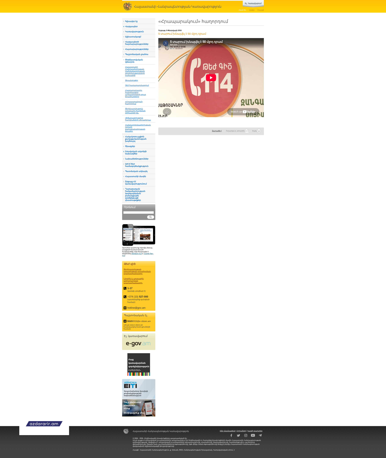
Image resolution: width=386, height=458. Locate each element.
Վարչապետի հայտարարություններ (136, 43)
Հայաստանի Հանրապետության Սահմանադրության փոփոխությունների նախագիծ (135, 71)
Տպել (254, 131)
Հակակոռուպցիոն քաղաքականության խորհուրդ (135, 139)
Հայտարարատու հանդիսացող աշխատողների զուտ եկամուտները (135, 93)
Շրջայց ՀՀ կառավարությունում (136, 182)
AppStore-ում (136, 253)
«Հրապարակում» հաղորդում (134, 103)
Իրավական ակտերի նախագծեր (136, 152)
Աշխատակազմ (133, 37)
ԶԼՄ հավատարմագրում (137, 85)
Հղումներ (241, 431)
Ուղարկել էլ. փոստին (235, 131)
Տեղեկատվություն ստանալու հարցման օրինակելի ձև (135, 111)
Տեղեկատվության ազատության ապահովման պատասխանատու (137, 271)
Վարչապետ (131, 26)
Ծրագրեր (130, 146)
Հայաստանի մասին (135, 176)
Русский (261, 10)
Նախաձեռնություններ (136, 159)
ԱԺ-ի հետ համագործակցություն (136, 165)
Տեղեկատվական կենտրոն (134, 61)
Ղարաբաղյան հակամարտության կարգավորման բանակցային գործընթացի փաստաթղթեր (135, 194)
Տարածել (216, 131)
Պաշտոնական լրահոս (136, 54)
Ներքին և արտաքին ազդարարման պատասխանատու (134, 281)
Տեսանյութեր (131, 80)
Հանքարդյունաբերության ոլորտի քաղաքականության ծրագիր (138, 128)
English (252, 10)
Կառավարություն (134, 31)
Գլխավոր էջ (131, 21)
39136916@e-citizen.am (139, 321)
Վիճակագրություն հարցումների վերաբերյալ (138, 119)
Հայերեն (242, 10)
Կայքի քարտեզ (254, 431)
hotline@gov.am (136, 307)
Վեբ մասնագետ (227, 431)
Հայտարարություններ (137, 49)
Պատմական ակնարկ (136, 171)
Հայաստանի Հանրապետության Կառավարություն (173, 6)
